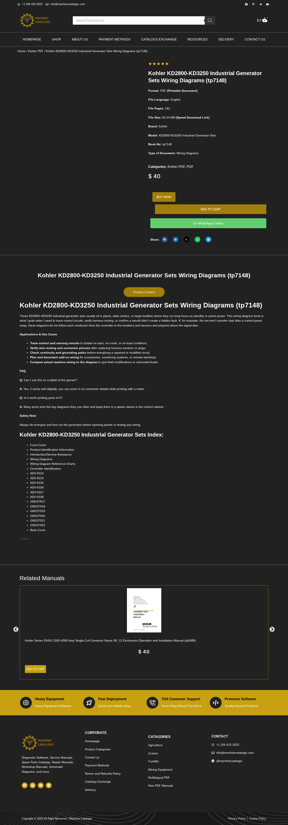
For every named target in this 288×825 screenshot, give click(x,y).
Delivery (226, 39)
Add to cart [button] (35, 669)
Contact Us (255, 39)
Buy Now (164, 197)
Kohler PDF (35, 51)
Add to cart (211, 209)
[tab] (144, 292)
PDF (190, 167)
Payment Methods (115, 39)
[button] (164, 239)
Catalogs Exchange (159, 39)
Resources (197, 39)
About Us (80, 39)
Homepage (32, 39)
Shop (56, 39)
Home (21, 51)
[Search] (210, 20)
